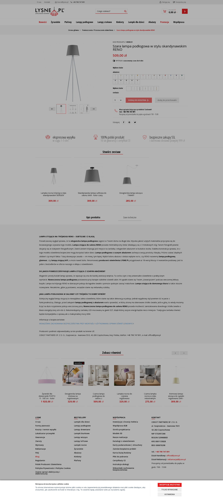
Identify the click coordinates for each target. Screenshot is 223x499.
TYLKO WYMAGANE (169, 490)
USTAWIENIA (169, 494)
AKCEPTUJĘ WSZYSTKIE (169, 485)
